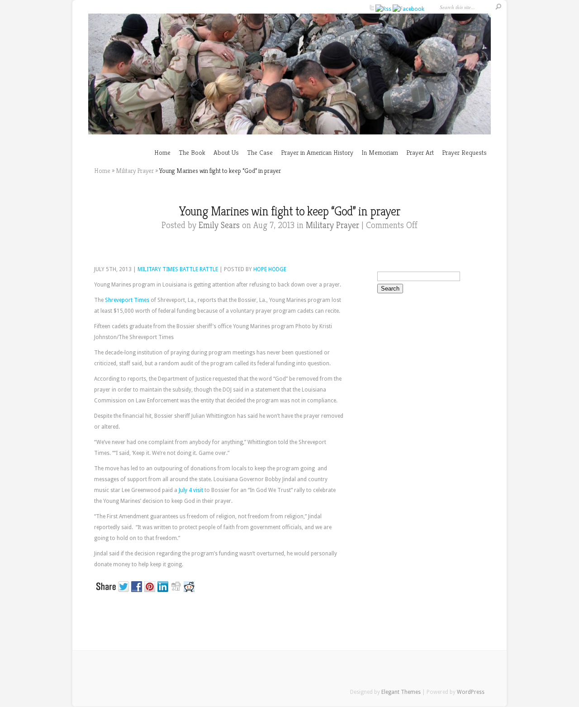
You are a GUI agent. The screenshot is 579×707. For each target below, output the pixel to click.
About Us (226, 152)
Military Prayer (135, 171)
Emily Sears (219, 225)
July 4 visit (191, 490)
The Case (260, 152)
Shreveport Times (127, 300)
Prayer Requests (464, 152)
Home (162, 152)
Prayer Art (420, 152)
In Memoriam (379, 152)
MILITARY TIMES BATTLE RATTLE (178, 269)
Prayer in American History (317, 152)
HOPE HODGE (269, 269)
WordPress (470, 692)
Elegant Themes (401, 692)
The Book (192, 152)
